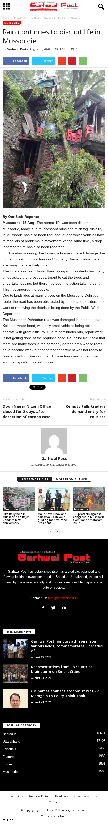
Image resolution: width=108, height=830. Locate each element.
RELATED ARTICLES (34, 479)
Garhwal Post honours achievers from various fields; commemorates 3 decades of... (67, 646)
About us (17, 796)
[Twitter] (54, 608)
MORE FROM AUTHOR (71, 479)
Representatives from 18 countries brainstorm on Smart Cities (61, 669)
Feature (8, 757)
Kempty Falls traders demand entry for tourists (85, 411)
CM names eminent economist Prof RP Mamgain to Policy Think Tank (65, 693)
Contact (54, 802)
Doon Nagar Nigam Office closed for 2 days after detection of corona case (27, 411)
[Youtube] (64, 608)
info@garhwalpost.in (63, 598)
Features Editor (39, 796)
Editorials (9, 749)
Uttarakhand (11, 741)
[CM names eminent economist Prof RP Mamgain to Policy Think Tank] (15, 698)
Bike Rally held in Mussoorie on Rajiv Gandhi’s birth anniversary (16, 518)
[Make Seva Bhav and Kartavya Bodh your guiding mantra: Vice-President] (54, 499)
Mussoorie (11, 22)
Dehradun (9, 734)
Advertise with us (85, 796)
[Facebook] (44, 608)
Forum (7, 764)
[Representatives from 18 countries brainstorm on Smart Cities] (15, 673)
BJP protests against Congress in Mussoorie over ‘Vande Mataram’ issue (89, 518)
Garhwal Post (16, 49)
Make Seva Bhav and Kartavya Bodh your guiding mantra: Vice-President (53, 518)
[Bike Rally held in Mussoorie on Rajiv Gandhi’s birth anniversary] (19, 499)
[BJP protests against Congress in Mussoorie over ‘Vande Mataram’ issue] (89, 499)
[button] (100, 6)
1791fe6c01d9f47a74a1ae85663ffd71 (54, 464)
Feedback (61, 796)
